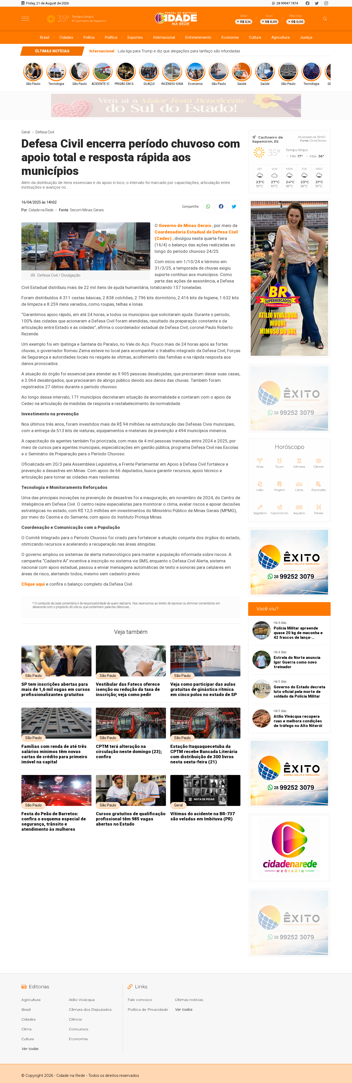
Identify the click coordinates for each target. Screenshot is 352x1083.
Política (111, 37)
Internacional (164, 37)
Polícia (89, 37)
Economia (230, 37)
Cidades (66, 37)
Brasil (44, 37)
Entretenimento (198, 37)
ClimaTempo (317, 140)
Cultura (255, 37)
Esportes (135, 37)
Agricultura (280, 37)
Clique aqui (33, 584)
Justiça (306, 37)
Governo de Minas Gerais (185, 225)
